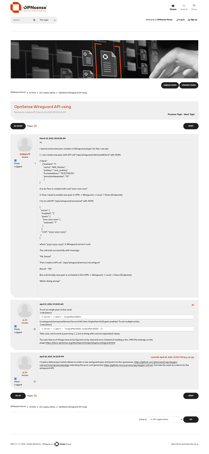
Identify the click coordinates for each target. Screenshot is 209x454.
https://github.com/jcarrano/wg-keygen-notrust (128, 365)
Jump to (142, 420)
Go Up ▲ (195, 444)
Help (173, 444)
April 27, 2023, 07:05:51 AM (51, 304)
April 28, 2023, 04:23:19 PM (52, 357)
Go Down (18, 126)
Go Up (18, 396)
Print (190, 126)
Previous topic (175, 114)
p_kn (25, 320)
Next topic (189, 114)
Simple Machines (34, 444)
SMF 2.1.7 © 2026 (17, 444)
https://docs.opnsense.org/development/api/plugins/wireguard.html (80, 343)
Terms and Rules (183, 444)
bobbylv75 (25, 154)
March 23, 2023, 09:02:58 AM (53, 139)
